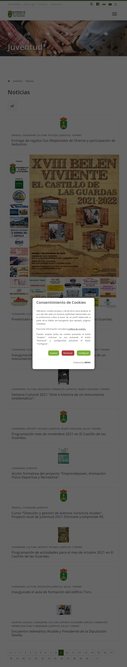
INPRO (87, 362)
